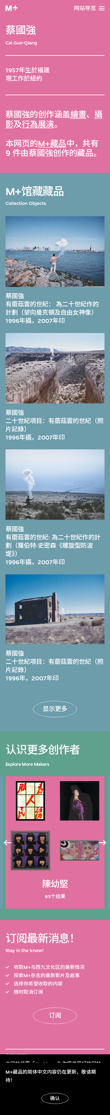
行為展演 (38, 124)
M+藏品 (52, 144)
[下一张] (102, 842)
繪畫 (78, 114)
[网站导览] (101, 8)
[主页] (11, 8)
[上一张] (7, 842)
